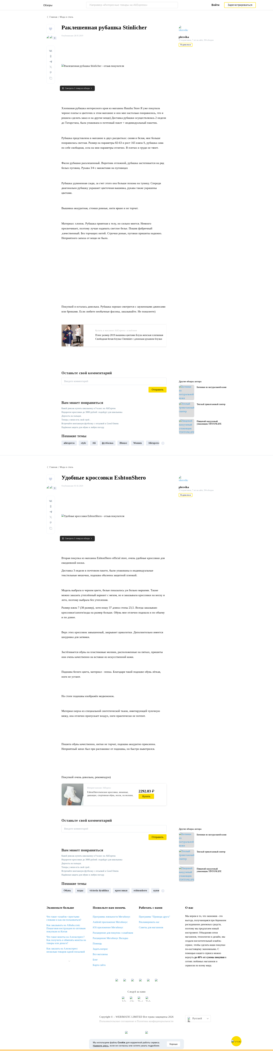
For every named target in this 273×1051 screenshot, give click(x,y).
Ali (94, 443)
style (83, 443)
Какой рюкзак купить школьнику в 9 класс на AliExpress (88, 408)
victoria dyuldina (99, 890)
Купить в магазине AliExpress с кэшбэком (116, 330)
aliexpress (69, 443)
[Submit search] (175, 5)
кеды (80, 890)
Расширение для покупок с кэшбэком (113, 932)
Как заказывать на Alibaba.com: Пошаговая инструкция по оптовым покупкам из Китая (65, 928)
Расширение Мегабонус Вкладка (110, 938)
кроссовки (121, 890)
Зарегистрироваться (240, 5)
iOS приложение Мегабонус (108, 927)
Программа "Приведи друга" (154, 916)
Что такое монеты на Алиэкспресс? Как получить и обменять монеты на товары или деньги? (66, 940)
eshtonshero (140, 890)
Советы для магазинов (151, 927)
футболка (107, 443)
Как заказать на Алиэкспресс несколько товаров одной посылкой (65, 950)
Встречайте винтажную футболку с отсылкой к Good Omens (89, 423)
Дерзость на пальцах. (71, 416)
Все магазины (100, 954)
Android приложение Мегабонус (110, 922)
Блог (95, 959)
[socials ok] (132, 1000)
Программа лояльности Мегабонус (111, 916)
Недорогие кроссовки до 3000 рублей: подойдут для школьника (91, 412)
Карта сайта (99, 965)
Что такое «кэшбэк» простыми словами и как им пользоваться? (63, 918)
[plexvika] (185, 29)
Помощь (97, 943)
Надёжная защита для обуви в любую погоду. (83, 427)
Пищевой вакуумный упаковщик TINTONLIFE (209, 422)
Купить (146, 796)
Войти (215, 5)
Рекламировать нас (149, 922)
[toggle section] (69, 961)
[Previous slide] (65, 443)
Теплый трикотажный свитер (211, 404)
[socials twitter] (140, 1000)
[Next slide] (163, 443)
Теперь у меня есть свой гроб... (76, 420)
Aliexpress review (158, 443)
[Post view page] (186, 392)
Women (137, 443)
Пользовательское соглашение (116, 1021)
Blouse (123, 443)
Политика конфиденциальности (155, 1021)
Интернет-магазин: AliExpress (99, 788)
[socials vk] (125, 1000)
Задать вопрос (100, 949)
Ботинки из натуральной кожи (211, 387)
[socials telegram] (148, 1000)
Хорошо (173, 1044)
